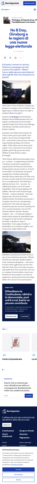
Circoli (4, 442)
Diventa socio (30, 3)
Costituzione (8, 431)
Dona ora (7, 425)
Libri (3, 329)
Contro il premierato (12, 359)
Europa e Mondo (26, 431)
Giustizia (23, 434)
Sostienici (25, 316)
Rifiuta (18, 480)
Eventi (4, 445)
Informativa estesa (17, 464)
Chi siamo (4, 9)
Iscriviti (28, 395)
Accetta (18, 469)
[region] (18, 465)
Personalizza (18, 474)
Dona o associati (25, 442)
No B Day (15, 117)
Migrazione (24, 438)
